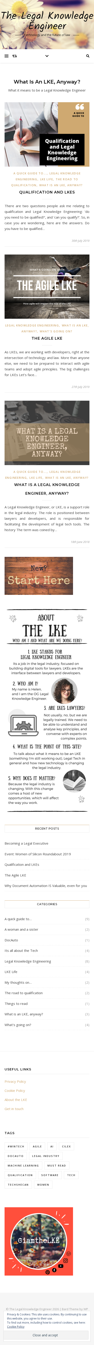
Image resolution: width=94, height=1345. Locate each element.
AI (52, 1146)
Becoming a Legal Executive (26, 843)
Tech (71, 1175)
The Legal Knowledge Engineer (47, 21)
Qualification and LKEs (47, 192)
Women (43, 1184)
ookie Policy (16, 1090)
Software (50, 1175)
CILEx (66, 1146)
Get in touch (14, 1108)
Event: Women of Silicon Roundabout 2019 (38, 854)
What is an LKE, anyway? (61, 185)
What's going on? (56, 331)
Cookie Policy (15, 1327)
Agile (37, 1146)
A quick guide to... (30, 173)
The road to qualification (24, 993)
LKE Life (46, 179)
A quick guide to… (18, 919)
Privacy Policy (15, 1081)
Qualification (20, 1175)
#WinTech (16, 1146)
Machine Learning (23, 1165)
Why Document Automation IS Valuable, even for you (46, 885)
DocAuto (11, 940)
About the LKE (16, 1099)
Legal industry (46, 1156)
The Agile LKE (47, 338)
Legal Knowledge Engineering (32, 325)
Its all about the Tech (21, 950)
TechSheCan (18, 1184)
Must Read (56, 1165)
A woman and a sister (21, 929)
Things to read (16, 1003)
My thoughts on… (18, 982)
